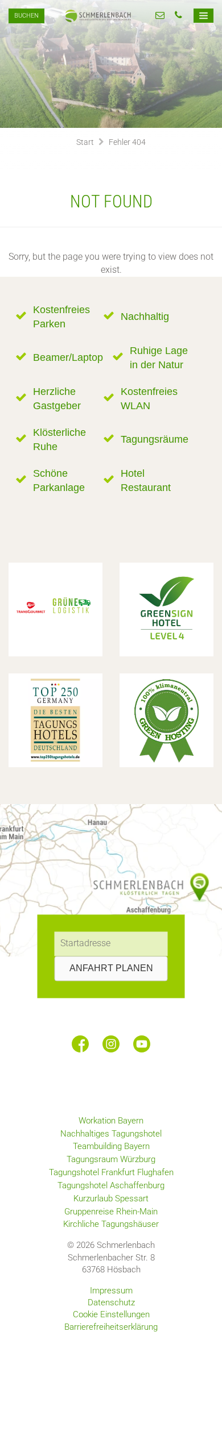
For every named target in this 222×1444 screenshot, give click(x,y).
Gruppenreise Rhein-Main (111, 1211)
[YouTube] (141, 1043)
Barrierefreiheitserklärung (111, 1327)
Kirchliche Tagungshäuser (111, 1224)
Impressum (111, 1290)
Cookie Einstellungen (111, 1314)
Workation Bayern (111, 1121)
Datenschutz (111, 1302)
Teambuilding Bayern (111, 1146)
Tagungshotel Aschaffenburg (111, 1185)
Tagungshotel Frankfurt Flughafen (111, 1172)
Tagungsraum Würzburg (111, 1159)
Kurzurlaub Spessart (111, 1198)
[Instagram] (111, 1043)
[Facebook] (80, 1043)
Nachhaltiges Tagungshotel (111, 1134)
